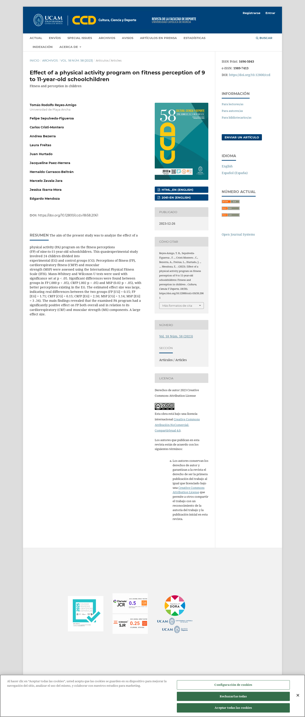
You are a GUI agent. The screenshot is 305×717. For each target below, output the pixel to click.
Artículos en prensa (158, 38)
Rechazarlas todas (233, 696)
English (227, 166)
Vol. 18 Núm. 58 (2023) (77, 60)
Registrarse (251, 13)
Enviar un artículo (242, 137)
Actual (36, 38)
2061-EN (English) (176, 197)
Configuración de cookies (233, 685)
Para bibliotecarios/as (236, 117)
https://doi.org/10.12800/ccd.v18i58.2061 (68, 215)
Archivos (107, 38)
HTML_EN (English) (177, 189)
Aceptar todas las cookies (233, 708)
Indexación (43, 47)
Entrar (270, 13)
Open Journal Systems (238, 234)
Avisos (127, 38)
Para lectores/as (232, 104)
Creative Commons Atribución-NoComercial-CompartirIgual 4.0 (177, 424)
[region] (152, 696)
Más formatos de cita (177, 305)
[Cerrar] (298, 695)
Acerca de (69, 47)
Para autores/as (232, 111)
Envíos (55, 38)
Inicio (34, 60)
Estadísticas (194, 38)
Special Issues (79, 38)
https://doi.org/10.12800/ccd (249, 75)
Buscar (265, 38)
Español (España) (235, 173)
